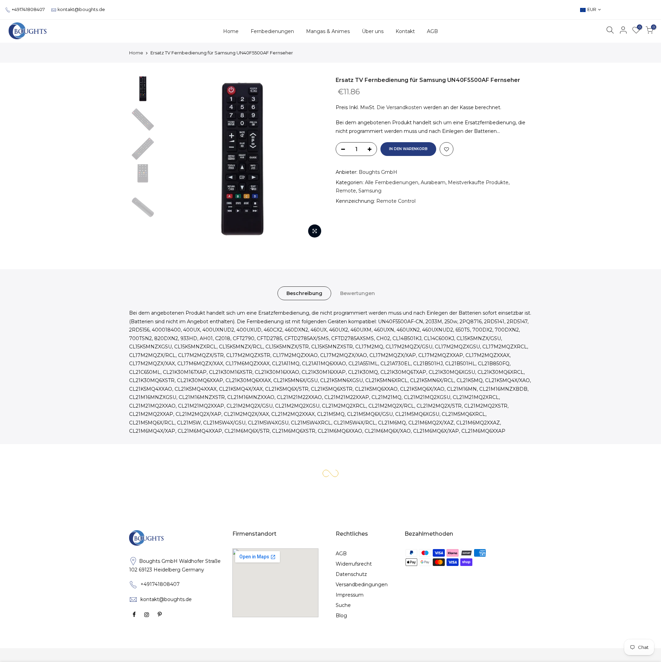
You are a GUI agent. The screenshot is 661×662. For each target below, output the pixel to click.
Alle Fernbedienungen (391, 182)
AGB (432, 31)
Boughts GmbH (378, 172)
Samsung (369, 191)
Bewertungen (357, 293)
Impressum (350, 595)
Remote (346, 191)
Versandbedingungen (362, 584)
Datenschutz (351, 574)
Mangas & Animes (328, 31)
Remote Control (396, 201)
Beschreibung (304, 293)
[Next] (313, 159)
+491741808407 (28, 9)
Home (231, 31)
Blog (341, 615)
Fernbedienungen (272, 31)
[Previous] (172, 159)
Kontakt (405, 31)
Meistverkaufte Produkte (478, 182)
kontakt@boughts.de (81, 9)
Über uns (373, 31)
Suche (343, 605)
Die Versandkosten (399, 107)
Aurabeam (433, 182)
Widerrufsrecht (354, 564)
